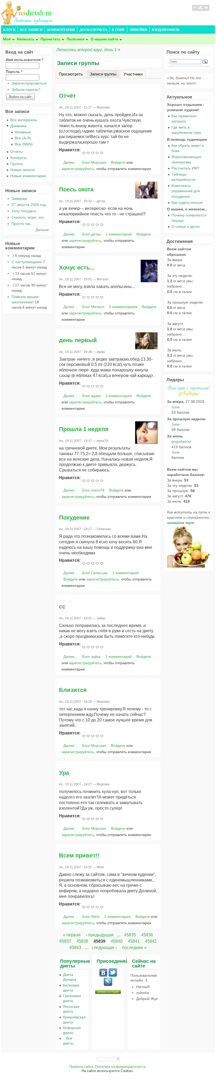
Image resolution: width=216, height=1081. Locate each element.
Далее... (70, 162)
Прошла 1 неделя (84, 429)
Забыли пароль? (26, 89)
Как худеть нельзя (187, 202)
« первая (72, 935)
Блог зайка (91, 656)
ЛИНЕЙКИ (138, 30)
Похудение (74, 517)
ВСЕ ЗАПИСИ (31, 30)
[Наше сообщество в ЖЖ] (108, 985)
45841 (134, 941)
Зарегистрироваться (29, 83)
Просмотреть (71, 74)
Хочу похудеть (24, 211)
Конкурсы (18, 157)
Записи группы (104, 74)
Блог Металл (93, 307)
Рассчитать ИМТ (185, 168)
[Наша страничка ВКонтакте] (103, 975)
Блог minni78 (93, 490)
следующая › (104, 947)
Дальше (42, 230)
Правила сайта (81, 1067)
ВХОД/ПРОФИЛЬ (166, 30)
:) (13, 255)
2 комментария (118, 396)
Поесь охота (76, 189)
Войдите (118, 162)
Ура (64, 773)
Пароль (14, 71)
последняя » (134, 947)
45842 (151, 941)
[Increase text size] (207, 10)
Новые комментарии (28, 176)
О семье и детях (185, 226)
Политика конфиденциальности (120, 1067)
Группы (16, 164)
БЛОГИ (9, 30)
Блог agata (91, 396)
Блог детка (91, 234)
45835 (130, 935)
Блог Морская (94, 162)
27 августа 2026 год (29, 204)
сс (62, 606)
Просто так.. (22, 223)
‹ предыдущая (100, 935)
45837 (65, 941)
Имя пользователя (24, 60)
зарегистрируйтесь (78, 169)
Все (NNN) (24, 144)
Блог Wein (91, 916)
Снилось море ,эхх (28, 217)
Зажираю (19, 198)
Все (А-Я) (23, 138)
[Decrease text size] (195, 10)
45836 (147, 935)
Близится (73, 690)
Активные (23, 132)
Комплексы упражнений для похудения (185, 190)
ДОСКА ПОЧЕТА (93, 30)
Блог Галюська (94, 573)
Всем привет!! (79, 855)
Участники (133, 74)
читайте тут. (181, 523)
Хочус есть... (77, 267)
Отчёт (67, 95)
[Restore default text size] (200, 10)
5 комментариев (123, 307)
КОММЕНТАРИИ (61, 30)
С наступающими (27, 262)
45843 (75, 947)
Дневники (18, 126)
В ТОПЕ (118, 30)
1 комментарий (118, 234)
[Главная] (27, 23)
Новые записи (22, 170)
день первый (78, 340)
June (175, 407)
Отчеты (16, 151)
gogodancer (181, 441)
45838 (82, 941)
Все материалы (23, 120)
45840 (116, 941)
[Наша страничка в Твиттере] (113, 975)
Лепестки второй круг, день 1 (86, 50)
